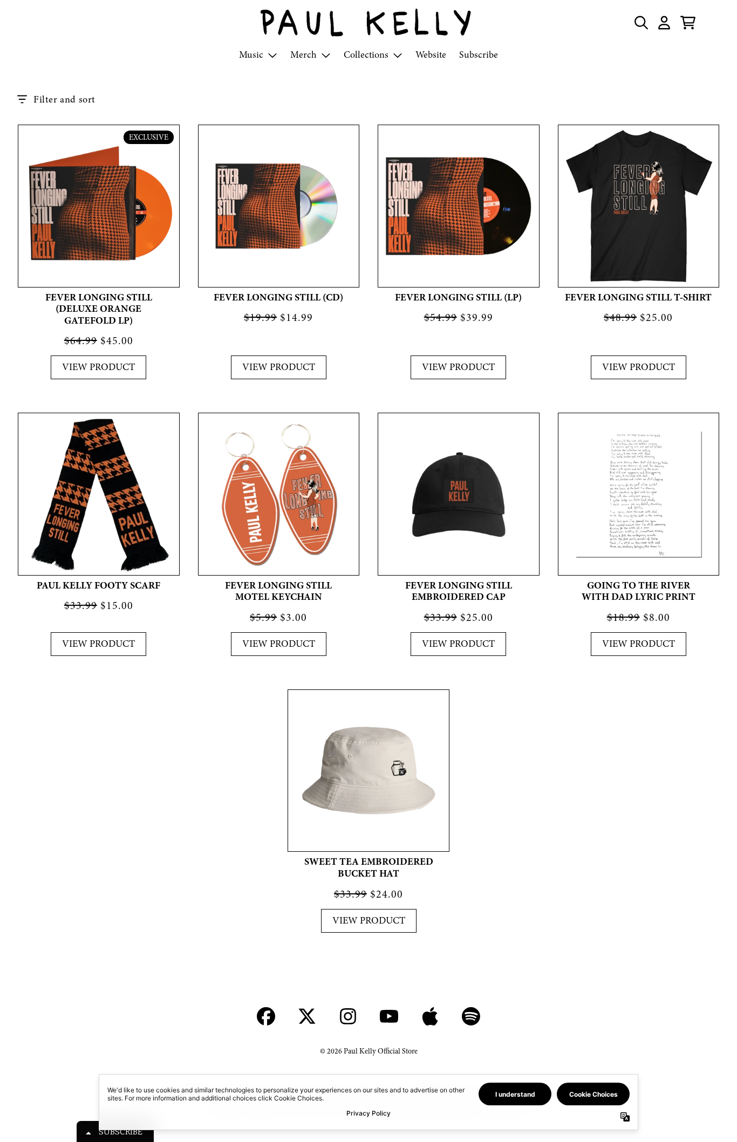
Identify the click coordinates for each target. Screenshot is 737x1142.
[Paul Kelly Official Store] (368, 23)
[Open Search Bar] (640, 22)
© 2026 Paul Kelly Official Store (369, 1051)
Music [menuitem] (251, 54)
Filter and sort (64, 99)
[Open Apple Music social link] (430, 1016)
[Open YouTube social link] (389, 1016)
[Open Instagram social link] (348, 1016)
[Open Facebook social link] (266, 1016)
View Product (98, 367)
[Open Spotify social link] (471, 1016)
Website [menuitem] (430, 54)
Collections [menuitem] (366, 54)
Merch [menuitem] (303, 54)
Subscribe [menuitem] (478, 54)
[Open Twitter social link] (307, 1016)
